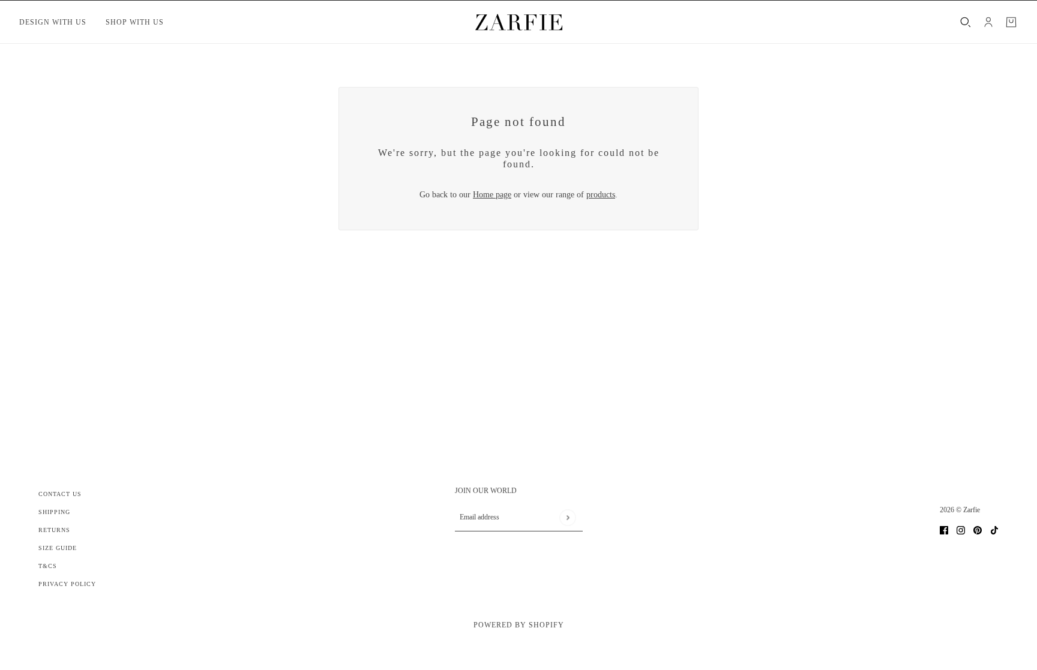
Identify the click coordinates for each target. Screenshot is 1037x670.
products (600, 194)
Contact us (60, 494)
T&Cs (47, 566)
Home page (492, 194)
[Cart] (1011, 22)
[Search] (965, 22)
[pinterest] (978, 529)
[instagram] (961, 529)
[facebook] (944, 529)
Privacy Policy (67, 584)
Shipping (54, 512)
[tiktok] (994, 529)
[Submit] (567, 517)
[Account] (988, 22)
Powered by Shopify (518, 625)
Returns (54, 530)
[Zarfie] (518, 22)
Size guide (57, 548)
